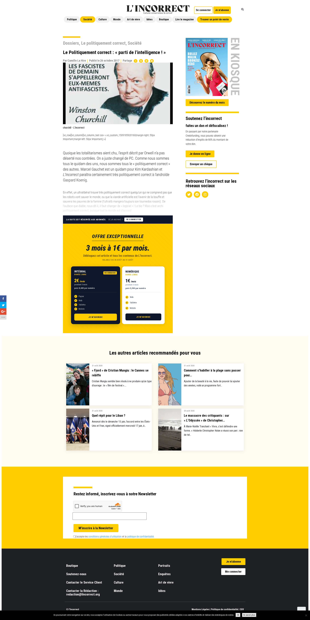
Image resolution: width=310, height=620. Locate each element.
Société (87, 19)
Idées (149, 19)
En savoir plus (249, 615)
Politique (72, 19)
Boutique (164, 19)
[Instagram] (205, 194)
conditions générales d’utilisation (105, 536)
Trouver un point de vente (214, 19)
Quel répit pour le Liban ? (108, 415)
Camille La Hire (76, 60)
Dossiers (71, 43)
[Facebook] (197, 194)
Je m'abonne (95, 317)
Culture (102, 19)
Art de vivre (133, 19)
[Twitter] (189, 194)
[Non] (306, 615)
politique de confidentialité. (140, 536)
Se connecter (133, 219)
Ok (238, 615)
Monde (117, 19)
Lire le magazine (184, 19)
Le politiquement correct (103, 43)
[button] (242, 9)
